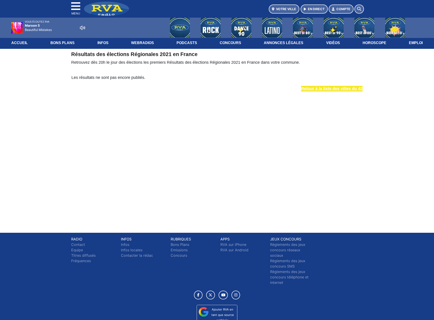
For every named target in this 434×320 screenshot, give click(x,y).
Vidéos (333, 43)
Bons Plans (62, 43)
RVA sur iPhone (233, 244)
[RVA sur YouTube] (223, 295)
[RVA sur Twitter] (210, 295)
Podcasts (187, 43)
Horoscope (374, 43)
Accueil (19, 43)
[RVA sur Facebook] (198, 295)
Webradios (142, 43)
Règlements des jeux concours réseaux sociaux (287, 250)
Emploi (416, 43)
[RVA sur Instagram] (235, 295)
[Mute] (82, 27)
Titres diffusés (83, 255)
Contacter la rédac (137, 255)
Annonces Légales (283, 43)
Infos (102, 43)
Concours (230, 43)
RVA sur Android (234, 250)
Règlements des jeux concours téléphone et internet (289, 277)
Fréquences (81, 261)
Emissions (179, 250)
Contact (78, 244)
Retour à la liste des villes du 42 (332, 88)
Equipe (77, 250)
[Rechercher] (359, 9)
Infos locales (131, 250)
